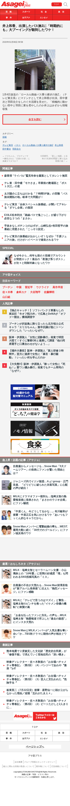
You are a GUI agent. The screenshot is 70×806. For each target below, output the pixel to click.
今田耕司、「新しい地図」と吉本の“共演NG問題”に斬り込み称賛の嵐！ (54, 158)
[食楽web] (35, 453)
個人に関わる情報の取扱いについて (18, 766)
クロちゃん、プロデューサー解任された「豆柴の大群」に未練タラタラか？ (16, 158)
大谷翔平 (35, 292)
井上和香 (59, 145)
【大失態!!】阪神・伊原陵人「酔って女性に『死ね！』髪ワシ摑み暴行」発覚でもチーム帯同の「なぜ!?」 (37, 367)
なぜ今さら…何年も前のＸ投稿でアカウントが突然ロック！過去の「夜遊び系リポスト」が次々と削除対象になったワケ (40, 259)
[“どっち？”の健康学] (35, 417)
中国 (18, 287)
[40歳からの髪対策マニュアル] (35, 398)
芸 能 (9, 12)
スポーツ (26, 12)
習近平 (29, 287)
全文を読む (35, 119)
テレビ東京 (7, 145)
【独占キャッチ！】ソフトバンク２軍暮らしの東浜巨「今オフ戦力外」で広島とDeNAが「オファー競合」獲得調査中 (37, 314)
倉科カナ (21, 292)
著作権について (43, 766)
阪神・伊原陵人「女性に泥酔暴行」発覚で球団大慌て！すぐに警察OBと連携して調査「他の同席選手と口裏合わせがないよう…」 (37, 340)
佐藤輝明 (49, 292)
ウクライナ (42, 287)
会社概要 (18, 762)
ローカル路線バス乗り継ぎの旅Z (37, 145)
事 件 (9, 17)
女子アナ (26, 17)
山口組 (6, 297)
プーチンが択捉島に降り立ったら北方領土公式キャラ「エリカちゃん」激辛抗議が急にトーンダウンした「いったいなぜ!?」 (36, 327)
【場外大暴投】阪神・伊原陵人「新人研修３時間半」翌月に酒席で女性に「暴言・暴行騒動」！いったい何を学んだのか (36, 354)
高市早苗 (58, 287)
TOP (56, 4)
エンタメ (44, 17)
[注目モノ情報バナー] (35, 435)
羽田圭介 (16, 149)
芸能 (4, 137)
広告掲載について (59, 766)
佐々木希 (7, 292)
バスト (17, 145)
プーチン (7, 287)
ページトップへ (35, 746)
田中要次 (6, 149)
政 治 (61, 12)
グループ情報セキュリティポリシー (39, 762)
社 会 (44, 12)
